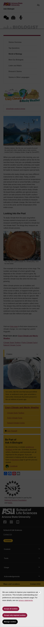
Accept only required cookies (15, 615)
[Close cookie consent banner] (39, 592)
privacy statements (26, 600)
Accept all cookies (11, 609)
